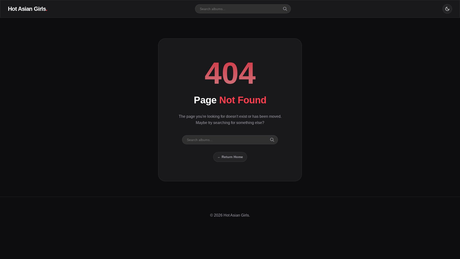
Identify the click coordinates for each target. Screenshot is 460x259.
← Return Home (230, 157)
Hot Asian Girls (27, 9)
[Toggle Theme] (447, 9)
